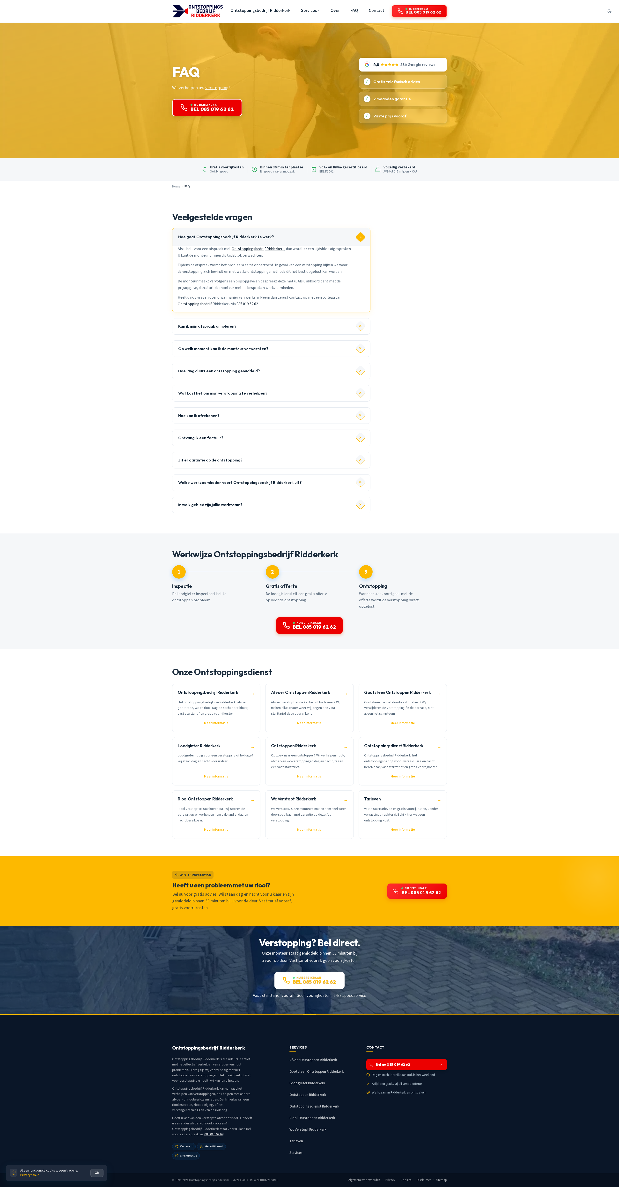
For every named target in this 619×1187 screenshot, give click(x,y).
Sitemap (441, 1180)
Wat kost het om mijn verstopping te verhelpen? (222, 393)
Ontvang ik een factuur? (200, 437)
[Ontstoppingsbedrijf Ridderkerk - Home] (197, 11)
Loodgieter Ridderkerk (307, 1083)
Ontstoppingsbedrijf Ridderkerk (260, 10)
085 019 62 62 (247, 304)
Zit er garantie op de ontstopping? (210, 460)
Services (295, 1152)
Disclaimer (424, 1180)
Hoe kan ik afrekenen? (199, 415)
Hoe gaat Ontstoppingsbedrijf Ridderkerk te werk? (226, 236)
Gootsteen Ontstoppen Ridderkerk (316, 1071)
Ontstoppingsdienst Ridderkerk (314, 1106)
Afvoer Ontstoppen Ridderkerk (313, 1060)
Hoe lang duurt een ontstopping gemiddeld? (219, 370)
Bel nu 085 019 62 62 (393, 1064)
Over (335, 10)
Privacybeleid (29, 1175)
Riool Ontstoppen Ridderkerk (312, 1118)
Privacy (390, 1180)
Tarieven (296, 1141)
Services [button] (309, 10)
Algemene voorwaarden (364, 1180)
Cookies (406, 1180)
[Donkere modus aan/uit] (609, 11)
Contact (376, 10)
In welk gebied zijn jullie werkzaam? (210, 504)
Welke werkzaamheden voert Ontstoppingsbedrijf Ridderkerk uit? (240, 482)
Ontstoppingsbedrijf (195, 304)
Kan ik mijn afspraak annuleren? (207, 326)
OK (97, 1173)
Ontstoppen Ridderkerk (307, 1094)
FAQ (354, 10)
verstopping (216, 88)
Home (176, 186)
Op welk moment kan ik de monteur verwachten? (223, 348)
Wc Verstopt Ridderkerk (307, 1129)
